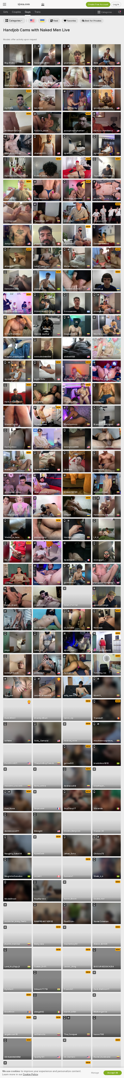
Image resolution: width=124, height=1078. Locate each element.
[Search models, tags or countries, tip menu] (119, 12)
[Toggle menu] (4, 4)
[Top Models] (42, 4)
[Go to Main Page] (23, 4)
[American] (32, 20)
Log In (116, 4)
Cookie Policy (30, 1074)
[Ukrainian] (42, 20)
